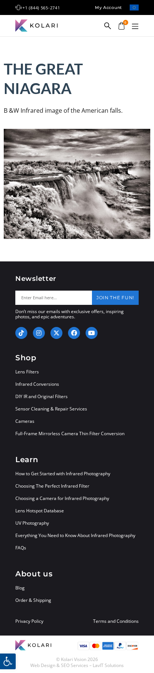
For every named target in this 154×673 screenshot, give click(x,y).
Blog (20, 588)
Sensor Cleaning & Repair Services (51, 409)
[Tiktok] (21, 333)
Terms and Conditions (116, 621)
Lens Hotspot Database (39, 510)
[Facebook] (74, 333)
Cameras (24, 421)
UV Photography (32, 523)
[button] (135, 26)
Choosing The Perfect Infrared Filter (52, 486)
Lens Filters (27, 372)
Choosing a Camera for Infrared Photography (62, 498)
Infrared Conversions (37, 384)
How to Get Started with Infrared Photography (62, 473)
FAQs (20, 548)
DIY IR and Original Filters (41, 396)
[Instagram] (39, 333)
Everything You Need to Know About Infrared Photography (75, 535)
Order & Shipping (33, 600)
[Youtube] (92, 333)
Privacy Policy (29, 621)
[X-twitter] (56, 333)
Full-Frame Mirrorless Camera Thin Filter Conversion (69, 433)
